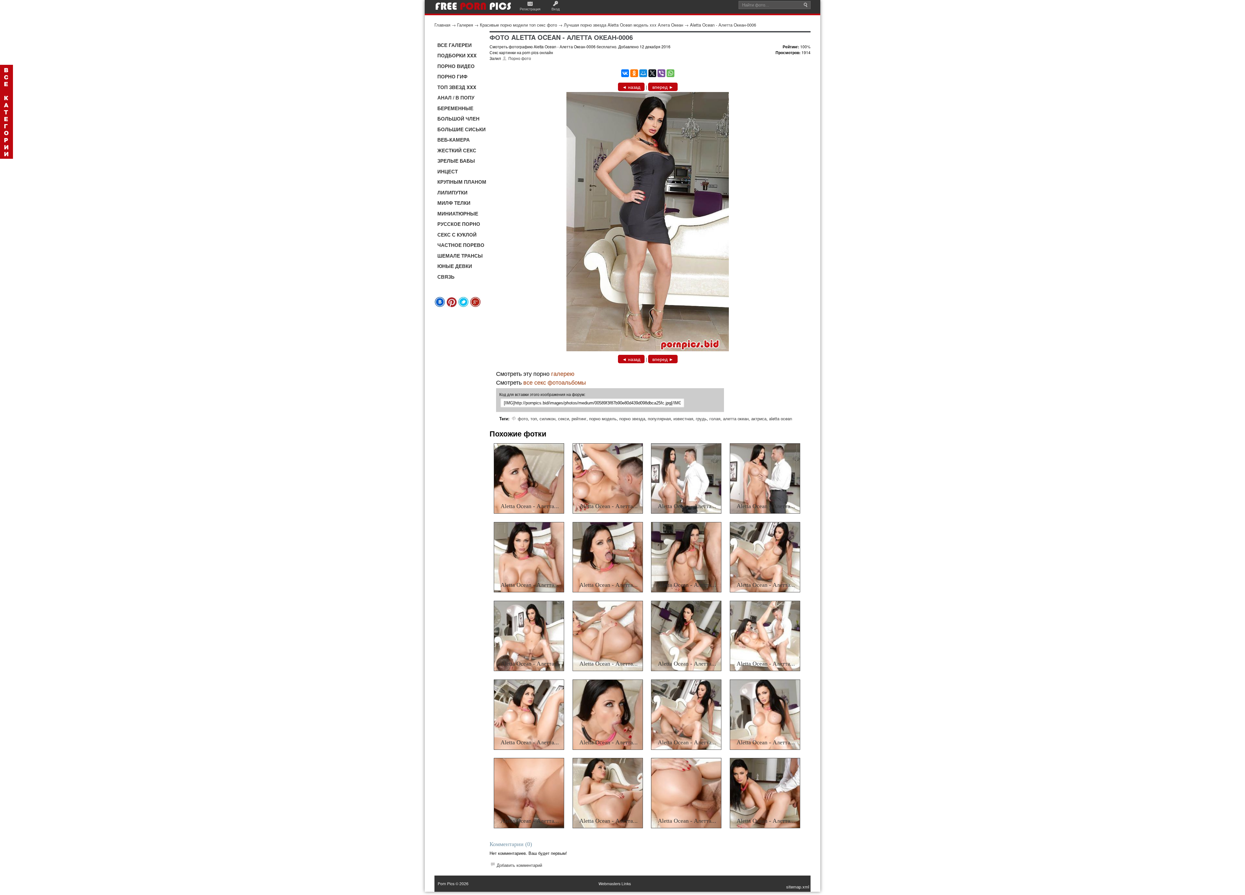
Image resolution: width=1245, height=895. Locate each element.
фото (523, 418)
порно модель (603, 418)
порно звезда (632, 418)
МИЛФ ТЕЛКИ (453, 202)
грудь (701, 418)
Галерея (465, 25)
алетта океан (736, 418)
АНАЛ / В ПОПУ (455, 97)
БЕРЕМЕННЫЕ (455, 108)
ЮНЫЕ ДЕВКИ (454, 266)
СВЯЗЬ (446, 276)
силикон (547, 418)
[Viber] (661, 73)
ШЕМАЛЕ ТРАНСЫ (460, 255)
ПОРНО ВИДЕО (456, 66)
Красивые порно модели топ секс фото (518, 25)
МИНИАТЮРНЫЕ (457, 213)
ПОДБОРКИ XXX (457, 55)
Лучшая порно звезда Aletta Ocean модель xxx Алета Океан (623, 25)
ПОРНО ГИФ (452, 76)
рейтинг (579, 418)
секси (563, 418)
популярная (659, 418)
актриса (758, 418)
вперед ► (662, 87)
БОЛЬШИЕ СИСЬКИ (461, 129)
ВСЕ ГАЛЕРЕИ (454, 45)
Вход (555, 8)
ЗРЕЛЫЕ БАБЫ (456, 160)
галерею (563, 373)
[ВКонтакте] (625, 73)
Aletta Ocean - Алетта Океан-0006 (723, 25)
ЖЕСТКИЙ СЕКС (456, 150)
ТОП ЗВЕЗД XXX (456, 87)
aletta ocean (780, 418)
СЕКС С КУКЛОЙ (457, 234)
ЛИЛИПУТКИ (452, 192)
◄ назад (631, 87)
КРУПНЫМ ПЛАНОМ (461, 181)
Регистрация (530, 8)
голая (714, 418)
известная (683, 418)
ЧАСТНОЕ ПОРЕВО (460, 245)
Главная (442, 25)
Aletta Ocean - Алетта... (530, 506)
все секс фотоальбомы (554, 382)
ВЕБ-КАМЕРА (453, 139)
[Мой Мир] (643, 73)
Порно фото (519, 58)
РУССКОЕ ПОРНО (458, 223)
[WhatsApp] (670, 73)
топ (533, 418)
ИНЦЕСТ (447, 171)
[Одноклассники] (634, 73)
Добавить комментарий (519, 865)
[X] (652, 73)
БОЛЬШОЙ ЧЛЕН (458, 118)
